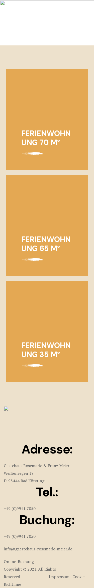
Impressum (58, 576)
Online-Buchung (19, 561)
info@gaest (14, 549)
